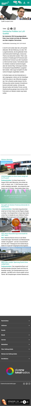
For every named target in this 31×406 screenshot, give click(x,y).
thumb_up (27, 402)
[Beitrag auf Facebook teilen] (11, 29)
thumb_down (21, 402)
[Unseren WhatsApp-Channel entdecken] (24, 384)
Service (3, 340)
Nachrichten (5, 321)
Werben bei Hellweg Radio (9, 354)
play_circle (24, 402)
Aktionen (4, 325)
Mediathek (4, 344)
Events (3, 330)
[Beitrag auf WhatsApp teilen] (8, 29)
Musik (3, 335)
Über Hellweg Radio (7, 349)
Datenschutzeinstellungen (8, 383)
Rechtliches (4, 358)
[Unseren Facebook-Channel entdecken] (27, 384)
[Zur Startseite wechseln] (5, 3)
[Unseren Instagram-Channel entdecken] (29, 384)
